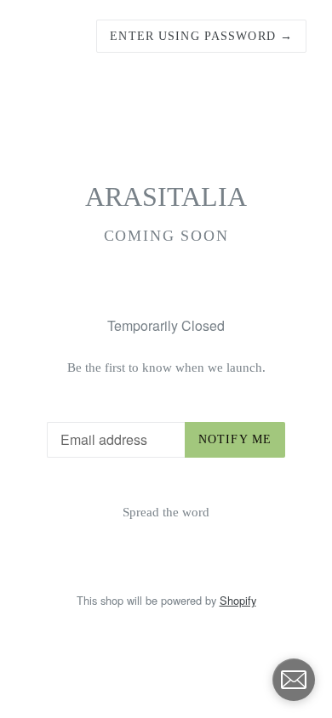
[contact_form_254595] (293, 679)
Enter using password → (201, 36)
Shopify (238, 600)
